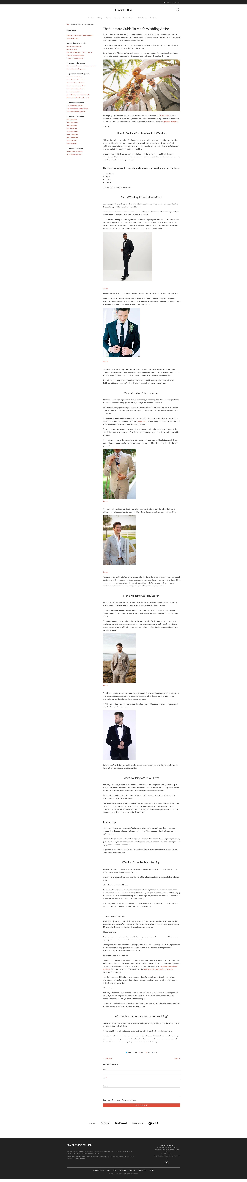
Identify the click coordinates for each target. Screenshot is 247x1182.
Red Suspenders (72, 140)
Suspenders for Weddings (74, 77)
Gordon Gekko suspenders (75, 151)
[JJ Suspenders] (123, 10)
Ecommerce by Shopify (132, 1173)
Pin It (142, 1052)
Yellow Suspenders (72, 122)
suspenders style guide (170, 122)
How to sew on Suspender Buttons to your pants (81, 66)
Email (155, 1052)
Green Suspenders (72, 134)
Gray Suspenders (72, 125)
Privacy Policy (142, 1170)
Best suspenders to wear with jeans (77, 108)
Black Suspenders (72, 143)
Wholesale (132, 1170)
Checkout (176, 2)
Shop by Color (128, 18)
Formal (117, 18)
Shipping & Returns (98, 1170)
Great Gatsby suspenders (74, 154)
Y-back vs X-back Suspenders (75, 58)
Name (105, 1069)
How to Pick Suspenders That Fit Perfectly (79, 52)
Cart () (168, 2)
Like (136, 1052)
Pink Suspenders (72, 119)
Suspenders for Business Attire (76, 86)
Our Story (153, 18)
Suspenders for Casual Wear (75, 89)
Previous (108, 1059)
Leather (91, 18)
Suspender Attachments (74, 46)
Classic (108, 18)
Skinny (100, 18)
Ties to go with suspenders (75, 105)
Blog (114, 1170)
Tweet (129, 1052)
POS (122, 1173)
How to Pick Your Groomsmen (76, 80)
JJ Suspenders (164, 116)
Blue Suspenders (72, 128)
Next (176, 1059)
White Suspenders (72, 137)
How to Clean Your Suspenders (76, 69)
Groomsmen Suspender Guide (76, 83)
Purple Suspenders (72, 131)
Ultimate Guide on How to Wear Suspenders (80, 35)
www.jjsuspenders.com (166, 1145)
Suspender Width (72, 49)
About (108, 1170)
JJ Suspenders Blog (72, 38)
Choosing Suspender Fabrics (75, 55)
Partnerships (122, 1170)
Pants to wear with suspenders (76, 111)
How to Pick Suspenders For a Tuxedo (78, 95)
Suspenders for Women (74, 92)
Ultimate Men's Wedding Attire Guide (78, 98)
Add (149, 1052)
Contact (152, 1170)
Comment (105, 1086)
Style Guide (142, 18)
